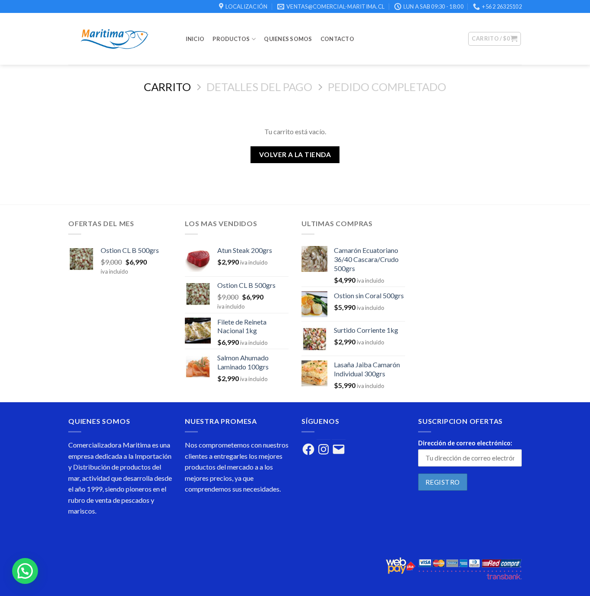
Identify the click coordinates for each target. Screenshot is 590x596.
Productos (231, 38)
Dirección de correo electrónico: (465, 443)
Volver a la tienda (295, 154)
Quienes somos (288, 38)
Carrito (167, 86)
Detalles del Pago (259, 86)
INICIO (195, 38)
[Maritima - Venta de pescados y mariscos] (118, 39)
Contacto (337, 38)
